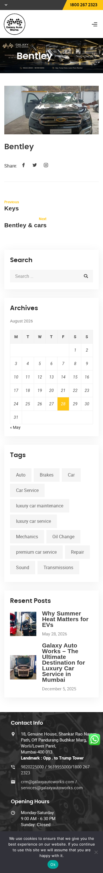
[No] (96, 852)
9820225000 (33, 767)
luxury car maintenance (39, 506)
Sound (22, 567)
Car (71, 475)
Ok (53, 864)
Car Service (27, 490)
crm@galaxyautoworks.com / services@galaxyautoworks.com (52, 784)
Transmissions (58, 567)
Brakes (47, 475)
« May (15, 427)
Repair (77, 552)
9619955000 (59, 767)
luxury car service (33, 521)
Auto (20, 475)
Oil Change (63, 536)
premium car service (36, 552)
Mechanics (27, 536)
